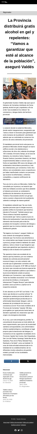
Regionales (7, 12)
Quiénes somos (15, 425)
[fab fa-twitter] (19, 430)
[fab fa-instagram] (22, 430)
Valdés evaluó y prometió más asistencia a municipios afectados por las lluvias (10, 393)
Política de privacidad (16, 422)
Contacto (23, 425)
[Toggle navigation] (34, 2)
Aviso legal (6, 422)
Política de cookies (28, 422)
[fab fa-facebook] (15, 430)
